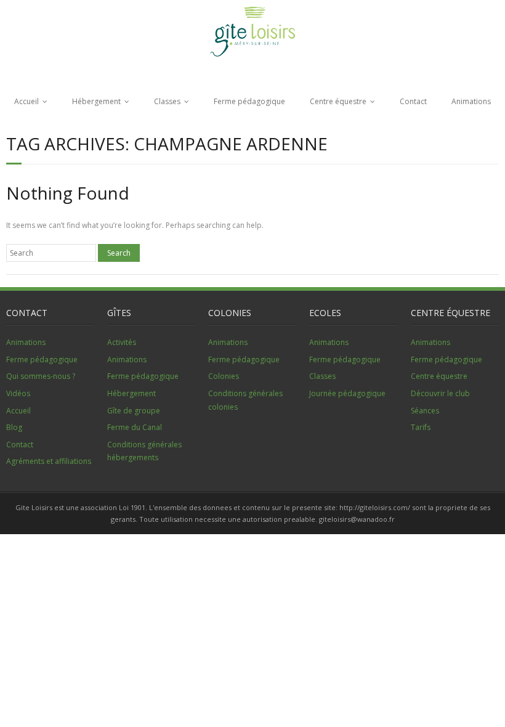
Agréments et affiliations (48, 461)
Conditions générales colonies (245, 400)
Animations (471, 101)
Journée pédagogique (347, 393)
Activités (121, 342)
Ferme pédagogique (249, 101)
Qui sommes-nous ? (40, 376)
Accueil (26, 101)
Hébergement (96, 101)
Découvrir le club (440, 393)
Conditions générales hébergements (144, 451)
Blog (14, 427)
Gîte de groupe (133, 410)
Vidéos (18, 393)
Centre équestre (338, 101)
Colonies (223, 376)
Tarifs (420, 427)
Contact (413, 101)
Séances (425, 410)
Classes (167, 101)
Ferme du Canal (134, 427)
